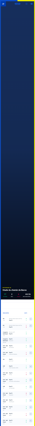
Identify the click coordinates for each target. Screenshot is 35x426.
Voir (31, 332)
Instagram (26, 3)
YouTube (31, 3)
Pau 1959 (6, 3)
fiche (31, 319)
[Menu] (3, 3)
